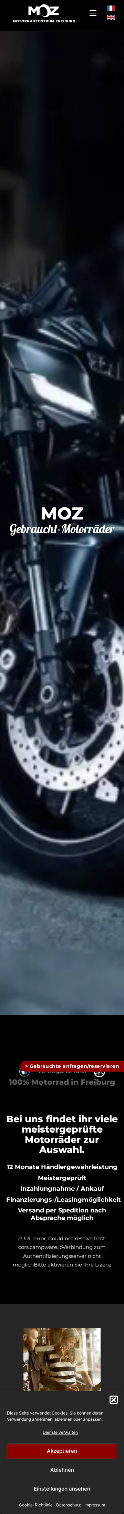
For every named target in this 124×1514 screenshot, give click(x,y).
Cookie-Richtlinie (36, 1504)
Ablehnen (62, 1469)
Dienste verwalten (60, 1432)
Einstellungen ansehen (62, 1488)
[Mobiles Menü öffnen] (93, 13)
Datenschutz (68, 1504)
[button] (113, 1399)
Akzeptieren (62, 1451)
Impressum (94, 1504)
